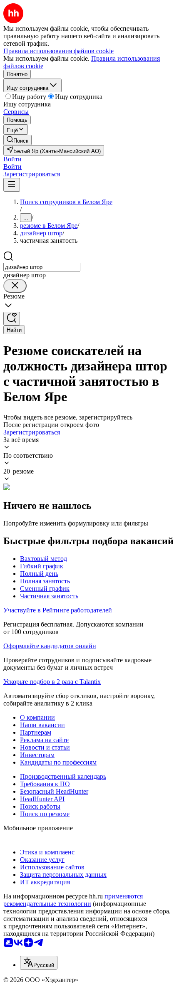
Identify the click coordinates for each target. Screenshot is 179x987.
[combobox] (41, 267)
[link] (17, 140)
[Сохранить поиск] (11, 319)
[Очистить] (15, 286)
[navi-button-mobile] (11, 185)
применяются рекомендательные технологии (73, 900)
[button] (12, 159)
